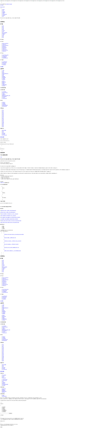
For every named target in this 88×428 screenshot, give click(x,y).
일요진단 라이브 (5, 92)
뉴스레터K (4, 104)
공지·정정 (2, 371)
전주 (3, 347)
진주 (3, 115)
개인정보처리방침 (5, 384)
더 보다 (3, 93)
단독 (3, 71)
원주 (3, 124)
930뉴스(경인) (4, 62)
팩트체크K (4, 77)
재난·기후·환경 (4, 32)
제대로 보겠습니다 (5, 73)
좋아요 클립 (4, 130)
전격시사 (3, 102)
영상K (3, 74)
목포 (3, 125)
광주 (3, 123)
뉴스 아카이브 (4, 369)
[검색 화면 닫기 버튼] (0, 147)
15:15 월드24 (4, 291)
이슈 (3, 37)
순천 (3, 345)
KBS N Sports (4, 391)
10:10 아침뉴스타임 (5, 289)
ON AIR (3, 134)
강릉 (3, 122)
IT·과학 (3, 30)
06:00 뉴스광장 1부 (5, 43)
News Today (4, 316)
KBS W (3, 389)
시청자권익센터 (4, 379)
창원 (3, 348)
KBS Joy (3, 392)
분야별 (3, 9)
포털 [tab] (3, 227)
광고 (3, 381)
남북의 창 (3, 94)
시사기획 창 (4, 91)
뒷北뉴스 (3, 83)
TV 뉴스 (3, 11)
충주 (3, 118)
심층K (3, 70)
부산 (3, 344)
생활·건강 (3, 33)
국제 (3, 31)
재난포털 (3, 133)
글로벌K (3, 76)
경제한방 (3, 79)
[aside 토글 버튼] (1, 402)
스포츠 (3, 13)
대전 (3, 114)
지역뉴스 (3, 15)
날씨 (3, 36)
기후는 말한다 (4, 84)
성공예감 (3, 103)
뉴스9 (3, 10)
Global (3, 395)
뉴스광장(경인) (4, 61)
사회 (3, 28)
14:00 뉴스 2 (4, 285)
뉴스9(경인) (4, 64)
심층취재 (3, 12)
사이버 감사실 (4, 380)
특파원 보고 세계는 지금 (6, 95)
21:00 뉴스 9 (4, 48)
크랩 (3, 75)
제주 (3, 126)
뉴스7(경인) (4, 63)
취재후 (3, 315)
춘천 (3, 120)
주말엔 (3, 82)
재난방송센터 (4, 96)
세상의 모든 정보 (5, 105)
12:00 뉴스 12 (4, 49)
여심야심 (3, 85)
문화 (3, 29)
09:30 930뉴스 (4, 47)
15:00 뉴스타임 (4, 290)
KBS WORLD (4, 396)
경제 (3, 27)
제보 (3, 131)
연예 (3, 35)
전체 (3, 25)
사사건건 (3, 97)
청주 (3, 116)
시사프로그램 (4, 14)
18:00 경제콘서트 (5, 292)
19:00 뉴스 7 (4, 46)
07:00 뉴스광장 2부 (5, 45)
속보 (3, 16)
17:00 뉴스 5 (4, 44)
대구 (3, 117)
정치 (3, 26)
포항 (3, 121)
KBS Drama (4, 388)
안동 (3, 119)
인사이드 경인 (4, 98)
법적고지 (3, 383)
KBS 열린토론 (4, 106)
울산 (3, 346)
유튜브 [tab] (3, 228)
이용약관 (3, 382)
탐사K (3, 72)
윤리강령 (3, 385)
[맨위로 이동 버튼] (0, 402)
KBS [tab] (3, 226)
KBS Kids (3, 390)
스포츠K (3, 78)
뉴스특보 (1, 66)
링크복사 (10, 413)
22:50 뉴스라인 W (5, 50)
